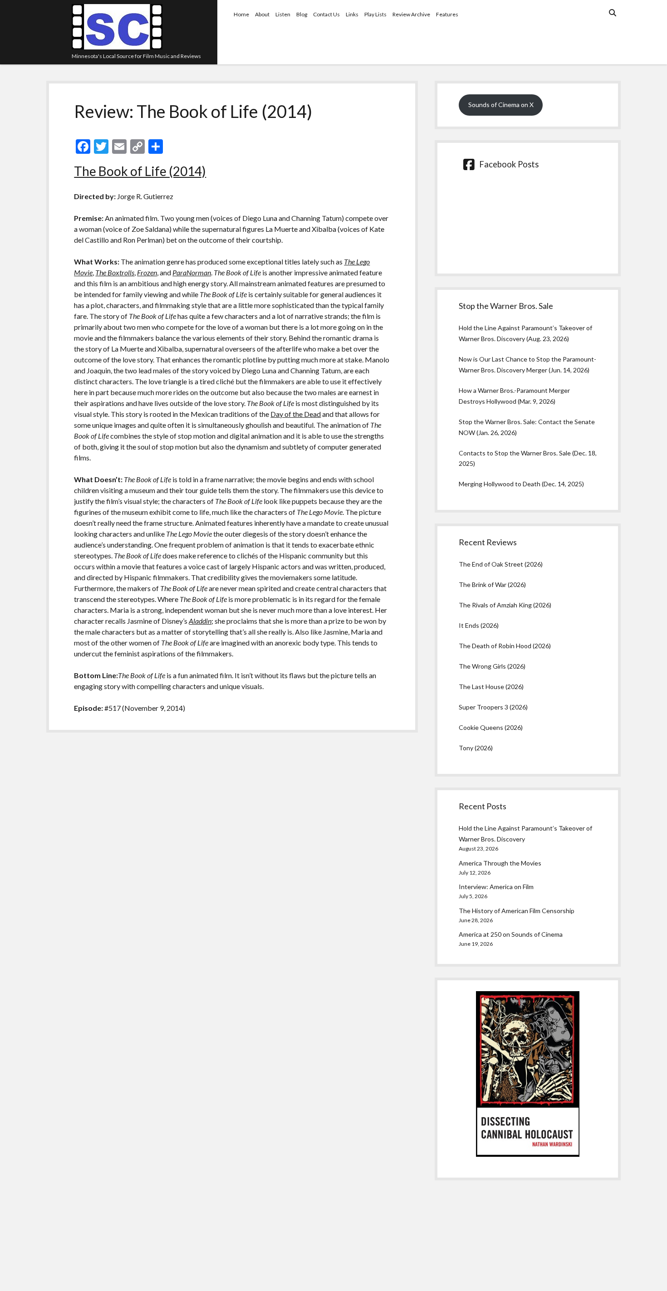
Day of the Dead (295, 414)
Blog (301, 14)
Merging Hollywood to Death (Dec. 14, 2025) (521, 484)
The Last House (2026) (491, 686)
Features (447, 14)
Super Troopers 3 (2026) (493, 707)
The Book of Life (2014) (140, 171)
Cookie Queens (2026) (491, 727)
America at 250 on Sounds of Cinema (511, 934)
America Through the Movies (500, 863)
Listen (282, 14)
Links (352, 14)
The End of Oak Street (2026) (501, 564)
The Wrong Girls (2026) (492, 666)
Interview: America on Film (496, 886)
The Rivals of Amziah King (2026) (505, 605)
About (262, 14)
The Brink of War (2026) (492, 584)
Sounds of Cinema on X (501, 104)
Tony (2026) (476, 748)
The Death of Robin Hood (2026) (505, 646)
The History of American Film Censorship (516, 910)
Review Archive (411, 14)
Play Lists (375, 14)
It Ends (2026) (479, 625)
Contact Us (326, 14)
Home (241, 14)
